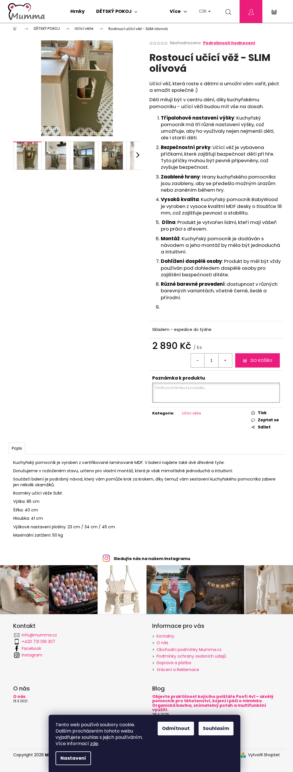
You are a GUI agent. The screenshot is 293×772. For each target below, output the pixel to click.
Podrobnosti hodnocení (229, 43)
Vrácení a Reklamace (178, 669)
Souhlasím (216, 728)
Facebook (31, 648)
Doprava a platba (174, 663)
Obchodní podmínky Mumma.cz (189, 649)
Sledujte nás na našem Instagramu (152, 558)
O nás (162, 643)
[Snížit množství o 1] (198, 360)
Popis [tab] (17, 448)
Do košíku (261, 360)
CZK (203, 11)
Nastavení (73, 758)
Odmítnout (176, 728)
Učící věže (191, 413)
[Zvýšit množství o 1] (225, 360)
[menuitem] (77, 11)
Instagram (32, 655)
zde (94, 743)
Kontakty (165, 636)
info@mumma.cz (39, 635)
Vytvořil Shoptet (264, 755)
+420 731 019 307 (38, 641)
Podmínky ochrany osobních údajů (191, 656)
